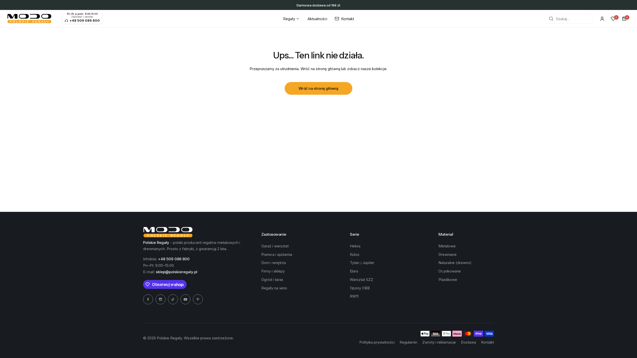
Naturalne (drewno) (455, 262)
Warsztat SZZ (361, 279)
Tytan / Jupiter (362, 262)
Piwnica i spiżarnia (276, 254)
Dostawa (468, 342)
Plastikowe (447, 279)
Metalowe (447, 246)
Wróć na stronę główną (318, 88)
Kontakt (487, 342)
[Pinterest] (198, 299)
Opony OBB (360, 288)
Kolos (354, 254)
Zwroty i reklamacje (439, 342)
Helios (355, 246)
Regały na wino (274, 288)
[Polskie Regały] (29, 18)
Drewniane (447, 254)
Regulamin (408, 342)
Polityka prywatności (377, 342)
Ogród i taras (272, 279)
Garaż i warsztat (275, 246)
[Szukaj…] (551, 19)
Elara (354, 271)
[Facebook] (148, 299)
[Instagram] (160, 299)
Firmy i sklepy (273, 271)
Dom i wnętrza (273, 262)
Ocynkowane (449, 271)
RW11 (354, 296)
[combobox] (569, 19)
